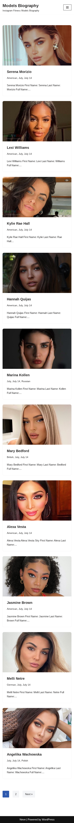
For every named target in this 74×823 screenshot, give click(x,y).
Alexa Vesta (16, 527)
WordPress (48, 819)
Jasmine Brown (19, 603)
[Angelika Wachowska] (37, 728)
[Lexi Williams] (37, 121)
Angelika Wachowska (24, 754)
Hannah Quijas (19, 299)
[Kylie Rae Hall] (37, 197)
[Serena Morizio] (37, 45)
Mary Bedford (18, 451)
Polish (25, 760)
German (11, 685)
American (12, 78)
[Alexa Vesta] (37, 500)
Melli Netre (16, 678)
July (21, 78)
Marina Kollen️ (18, 375)
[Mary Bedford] (37, 425)
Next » (29, 794)
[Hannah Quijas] (37, 273)
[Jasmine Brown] (37, 576)
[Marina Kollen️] (37, 349)
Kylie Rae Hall (18, 223)
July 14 (28, 78)
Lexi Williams (18, 147)
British (10, 457)
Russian (26, 381)
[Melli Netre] (37, 652)
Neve (23, 819)
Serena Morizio (19, 72)
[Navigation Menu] (67, 7)
